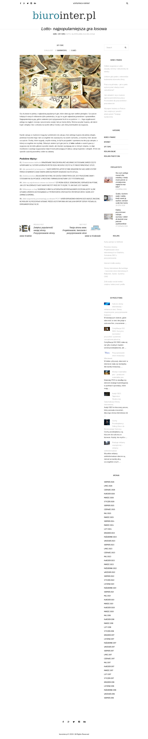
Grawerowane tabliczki (31, 162)
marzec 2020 (109, 611)
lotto (78, 119)
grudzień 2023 (109, 533)
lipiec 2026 (108, 486)
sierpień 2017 (109, 651)
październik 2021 (110, 588)
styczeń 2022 (109, 580)
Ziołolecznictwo (28, 176)
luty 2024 (107, 529)
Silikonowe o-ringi (29, 189)
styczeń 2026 (109, 501)
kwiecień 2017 (109, 666)
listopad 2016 (109, 686)
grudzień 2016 (109, 682)
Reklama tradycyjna (112, 156)
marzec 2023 (109, 564)
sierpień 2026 (109, 482)
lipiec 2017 (108, 655)
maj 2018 (107, 615)
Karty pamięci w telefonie (113, 242)
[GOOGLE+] (24, 3)
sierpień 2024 (109, 521)
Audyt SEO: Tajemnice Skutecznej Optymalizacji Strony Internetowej (112, 399)
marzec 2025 (109, 517)
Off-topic (61, 34)
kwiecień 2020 (109, 607)
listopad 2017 (109, 639)
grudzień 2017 (109, 635)
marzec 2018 (108, 623)
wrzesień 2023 (109, 541)
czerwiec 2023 (109, 552)
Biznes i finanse (110, 137)
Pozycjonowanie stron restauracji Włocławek (114, 355)
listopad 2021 (109, 584)
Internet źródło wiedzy (112, 263)
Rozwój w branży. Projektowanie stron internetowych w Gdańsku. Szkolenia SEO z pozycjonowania (114, 252)
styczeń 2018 (109, 631)
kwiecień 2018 (109, 619)
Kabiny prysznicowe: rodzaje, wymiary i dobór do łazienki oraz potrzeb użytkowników (122, 217)
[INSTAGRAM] (31, 3)
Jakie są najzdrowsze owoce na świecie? (38, 182)
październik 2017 (110, 643)
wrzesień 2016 (109, 694)
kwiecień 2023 (109, 560)
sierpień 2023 (109, 545)
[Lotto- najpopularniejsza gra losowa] (60, 81)
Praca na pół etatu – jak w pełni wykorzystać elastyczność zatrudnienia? (115, 87)
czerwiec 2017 (109, 658)
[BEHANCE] (35, 3)
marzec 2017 (108, 670)
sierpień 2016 (109, 698)
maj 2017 (107, 662)
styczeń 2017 (109, 678)
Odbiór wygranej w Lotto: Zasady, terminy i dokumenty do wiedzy (116, 69)
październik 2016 (110, 690)
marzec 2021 (108, 604)
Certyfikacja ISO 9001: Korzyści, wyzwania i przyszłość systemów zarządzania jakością (114, 333)
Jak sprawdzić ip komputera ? (34, 169)
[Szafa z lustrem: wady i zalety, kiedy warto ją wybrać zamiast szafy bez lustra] (108, 198)
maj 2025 (107, 513)
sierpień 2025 (109, 505)
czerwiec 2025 (109, 509)
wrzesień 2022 (109, 572)
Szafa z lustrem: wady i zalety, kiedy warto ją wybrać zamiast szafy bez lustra (122, 198)
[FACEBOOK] (20, 3)
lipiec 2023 (108, 549)
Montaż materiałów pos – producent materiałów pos (119, 374)
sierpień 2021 (109, 592)
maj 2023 (107, 556)
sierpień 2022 (109, 576)
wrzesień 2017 (109, 647)
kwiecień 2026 (109, 494)
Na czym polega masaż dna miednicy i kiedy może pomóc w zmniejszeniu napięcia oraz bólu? (122, 180)
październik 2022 (110, 568)
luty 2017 (107, 674)
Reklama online (110, 151)
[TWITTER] (28, 3)
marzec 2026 (109, 498)
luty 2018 (107, 627)
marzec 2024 (109, 525)
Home (55, 34)
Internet (107, 142)
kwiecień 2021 (109, 600)
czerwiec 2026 (109, 490)
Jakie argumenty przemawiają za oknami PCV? (41, 199)
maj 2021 (107, 596)
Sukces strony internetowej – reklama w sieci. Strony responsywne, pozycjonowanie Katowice (115, 309)
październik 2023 (110, 537)
